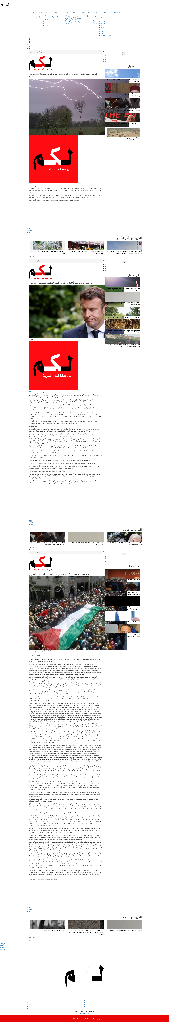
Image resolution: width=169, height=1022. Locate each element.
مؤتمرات (54, 18)
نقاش (72, 18)
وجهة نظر (68, 20)
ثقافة (73, 12)
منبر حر (67, 18)
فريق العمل (116, 12)
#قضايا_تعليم (48, 24)
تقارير (39, 16)
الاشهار (2, 945)
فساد (102, 18)
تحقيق (78, 16)
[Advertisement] (65, 214)
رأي (68, 12)
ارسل (32, 232)
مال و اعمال (55, 16)
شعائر (95, 22)
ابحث (124, 53)
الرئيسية (34, 12)
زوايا (102, 29)
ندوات (72, 20)
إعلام (102, 16)
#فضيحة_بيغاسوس (106, 35)
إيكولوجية (103, 20)
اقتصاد (55, 12)
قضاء (46, 16)
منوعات (97, 12)
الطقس (103, 22)
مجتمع (48, 12)
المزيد (104, 12)
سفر (94, 20)
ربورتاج (79, 18)
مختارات (95, 16)
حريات (90, 12)
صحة (46, 22)
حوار (78, 20)
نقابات (46, 25)
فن (72, 16)
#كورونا (103, 24)
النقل (46, 20)
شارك (31, 231)
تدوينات (67, 22)
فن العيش (96, 24)
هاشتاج (67, 24)
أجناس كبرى (81, 12)
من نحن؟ (2, 943)
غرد (31, 229)
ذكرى (102, 27)
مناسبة (95, 18)
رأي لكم (67, 16)
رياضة (62, 12)
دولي (38, 261)
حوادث (47, 18)
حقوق (88, 16)
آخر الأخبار (40, 52)
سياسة (41, 12)
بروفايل (79, 22)
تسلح (102, 25)
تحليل (39, 18)
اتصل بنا (2, 947)
